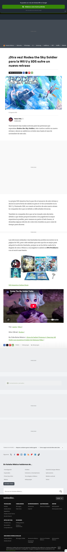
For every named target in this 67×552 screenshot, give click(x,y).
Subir (58, 498)
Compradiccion (8, 527)
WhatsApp (27, 45)
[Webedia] (8, 498)
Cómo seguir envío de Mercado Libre (50, 447)
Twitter (26, 73)
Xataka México (8, 538)
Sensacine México (33, 538)
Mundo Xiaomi (8, 516)
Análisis (27, 469)
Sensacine (31, 506)
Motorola (19, 45)
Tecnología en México (31, 476)
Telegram (24, 454)
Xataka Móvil (7, 509)
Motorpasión (55, 506)
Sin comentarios (16, 73)
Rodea (21, 332)
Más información (10, 550)
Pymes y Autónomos (19, 525)
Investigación (8, 469)
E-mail (32, 73)
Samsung (38, 45)
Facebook (24, 73)
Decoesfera (7, 525)
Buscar (60, 491)
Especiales (7, 473)
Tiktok (38, 454)
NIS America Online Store (18, 285)
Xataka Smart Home (9, 513)
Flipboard (29, 73)
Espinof (30, 509)
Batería (64, 45)
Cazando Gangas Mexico (53, 469)
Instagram (21, 454)
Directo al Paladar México (45, 539)
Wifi (53, 45)
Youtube (17, 454)
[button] (19, 119)
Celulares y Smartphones (32, 473)
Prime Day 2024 (8, 476)
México (6, 479)
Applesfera (7, 511)
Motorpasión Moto (57, 509)
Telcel (47, 479)
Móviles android (50, 476)
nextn (14, 327)
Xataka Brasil (7, 541)
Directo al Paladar (45, 506)
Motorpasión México (55, 539)
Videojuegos (25, 345)
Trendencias (7, 522)
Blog (20, 327)
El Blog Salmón (20, 522)
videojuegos (35, 345)
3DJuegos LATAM (20, 538)
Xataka (6, 506)
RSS (28, 454)
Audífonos (46, 45)
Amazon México (9, 45)
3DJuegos (18, 506)
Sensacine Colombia (31, 541)
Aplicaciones (49, 473)
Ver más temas (8, 484)
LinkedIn (35, 454)
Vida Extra (18, 509)
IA (32, 45)
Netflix (58, 45)
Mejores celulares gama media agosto (26, 447)
